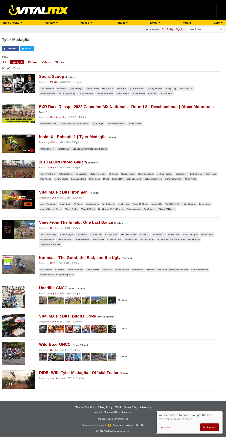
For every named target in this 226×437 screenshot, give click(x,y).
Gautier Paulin (128, 174)
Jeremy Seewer (154, 88)
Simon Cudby (92, 88)
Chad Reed (65, 204)
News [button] (154, 22)
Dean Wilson (108, 88)
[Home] (39, 9)
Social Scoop (139, 93)
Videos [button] (85, 22)
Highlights (17, 62)
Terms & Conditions (85, 407)
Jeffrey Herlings (165, 174)
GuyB (53, 167)
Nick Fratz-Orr (147, 239)
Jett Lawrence (47, 88)
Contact (98, 412)
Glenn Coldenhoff (146, 174)
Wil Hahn (121, 88)
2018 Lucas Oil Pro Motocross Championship (119, 209)
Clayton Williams (166, 209)
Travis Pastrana (47, 174)
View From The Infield (50, 244)
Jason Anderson (75, 270)
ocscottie (54, 378)
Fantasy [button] (50, 22)
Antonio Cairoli (65, 174)
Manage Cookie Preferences (113, 418)
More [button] (216, 22)
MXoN (106, 179)
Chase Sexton (122, 93)
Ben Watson (81, 174)
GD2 (52, 142)
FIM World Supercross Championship (57, 93)
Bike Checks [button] (11, 22)
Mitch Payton (190, 204)
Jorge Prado (190, 179)
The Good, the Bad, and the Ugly (173, 270)
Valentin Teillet (88, 209)
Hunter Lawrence (173, 179)
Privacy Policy (105, 407)
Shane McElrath (140, 204)
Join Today (167, 29)
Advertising (146, 407)
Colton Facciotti (134, 179)
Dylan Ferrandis (136, 88)
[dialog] (190, 422)
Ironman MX (156, 204)
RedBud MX (117, 179)
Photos (32, 62)
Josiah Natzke (135, 123)
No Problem (209, 427)
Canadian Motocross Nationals (74, 123)
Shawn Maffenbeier (116, 123)
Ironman (151, 270)
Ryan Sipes (94, 179)
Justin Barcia (196, 174)
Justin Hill (107, 270)
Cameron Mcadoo (199, 270)
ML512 (53, 82)
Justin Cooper (130, 239)
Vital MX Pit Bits (172, 204)
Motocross (127, 412)
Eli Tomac (152, 93)
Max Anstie (45, 179)
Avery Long (170, 88)
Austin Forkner (82, 239)
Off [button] (142, 425)
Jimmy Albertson (104, 93)
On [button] (137, 425)
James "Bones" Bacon (51, 209)
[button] (10, 48)
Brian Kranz (204, 204)
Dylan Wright (98, 123)
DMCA (117, 407)
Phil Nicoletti (166, 93)
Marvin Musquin (190, 234)
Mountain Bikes (112, 412)
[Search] (221, 29)
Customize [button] (164, 427)
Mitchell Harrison (48, 123)
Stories (59, 62)
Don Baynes (149, 209)
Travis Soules (71, 209)
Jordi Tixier (181, 174)
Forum (187, 22)
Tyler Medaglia (76, 88)
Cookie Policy (131, 407)
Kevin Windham (78, 179)
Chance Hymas (86, 93)
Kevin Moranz (186, 88)
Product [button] (120, 22)
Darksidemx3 (57, 117)
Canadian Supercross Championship (90, 149)
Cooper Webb (111, 234)
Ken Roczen (211, 174)
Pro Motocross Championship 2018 (56, 275)
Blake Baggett (66, 234)
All (4, 62)
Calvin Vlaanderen (153, 179)
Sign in (179, 29)
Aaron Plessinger (48, 204)
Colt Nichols (96, 234)
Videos (46, 62)
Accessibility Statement (94, 425)
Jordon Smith (92, 204)
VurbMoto (61, 88)
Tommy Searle (61, 179)
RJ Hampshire (47, 239)
